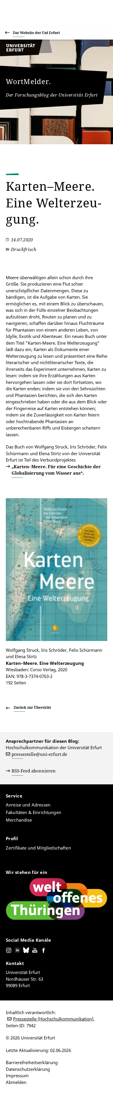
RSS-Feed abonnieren (34, 771)
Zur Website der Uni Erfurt (36, 32)
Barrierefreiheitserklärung (32, 1062)
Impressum (17, 1075)
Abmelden (16, 1082)
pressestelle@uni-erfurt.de (39, 754)
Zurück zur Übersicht (32, 707)
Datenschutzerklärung (28, 1069)
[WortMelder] (26, 54)
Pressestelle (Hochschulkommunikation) (53, 1019)
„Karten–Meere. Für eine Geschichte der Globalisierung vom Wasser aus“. (56, 470)
